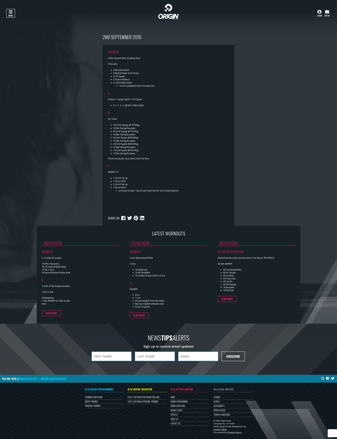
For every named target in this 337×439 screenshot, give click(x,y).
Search (217, 401)
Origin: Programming (179, 401)
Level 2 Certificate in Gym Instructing (143, 397)
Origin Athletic (28, 379)
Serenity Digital (220, 429)
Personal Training (92, 405)
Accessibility (219, 405)
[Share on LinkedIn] (142, 217)
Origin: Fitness (177, 410)
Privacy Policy (220, 410)
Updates (174, 414)
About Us (174, 419)
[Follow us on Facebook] (328, 378)
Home (173, 397)
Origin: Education (178, 405)
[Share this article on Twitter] (129, 217)
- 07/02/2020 (139, 243)
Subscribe (233, 356)
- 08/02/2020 (52, 243)
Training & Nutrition (93, 397)
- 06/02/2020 (228, 243)
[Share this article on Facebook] (123, 217)
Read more (51, 313)
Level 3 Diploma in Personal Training (143, 401)
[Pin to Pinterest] (136, 217)
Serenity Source (235, 432)
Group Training (91, 401)
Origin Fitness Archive (53, 379)
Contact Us (175, 423)
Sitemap (217, 397)
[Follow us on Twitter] (333, 378)
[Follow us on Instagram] (323, 378)
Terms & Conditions (222, 414)
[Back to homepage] (168, 12)
